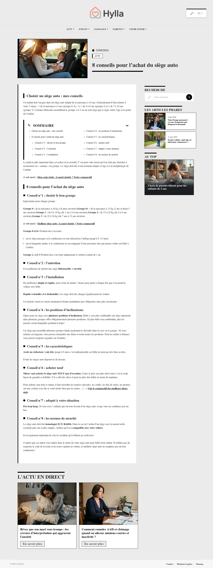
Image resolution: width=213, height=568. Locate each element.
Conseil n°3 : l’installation (46, 154)
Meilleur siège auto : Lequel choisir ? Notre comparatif (66, 223)
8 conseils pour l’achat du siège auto (48, 136)
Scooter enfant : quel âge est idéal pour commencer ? (179, 140)
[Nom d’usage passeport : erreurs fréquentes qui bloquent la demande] (155, 121)
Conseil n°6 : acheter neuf (97, 142)
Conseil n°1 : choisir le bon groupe (50, 142)
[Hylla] (106, 13)
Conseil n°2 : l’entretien (45, 148)
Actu (98, 56)
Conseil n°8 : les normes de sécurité (102, 154)
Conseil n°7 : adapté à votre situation (102, 148)
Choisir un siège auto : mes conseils (47, 130)
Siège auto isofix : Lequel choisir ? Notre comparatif (64, 177)
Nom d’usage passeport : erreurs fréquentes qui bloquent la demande (178, 122)
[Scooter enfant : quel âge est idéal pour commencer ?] (155, 140)
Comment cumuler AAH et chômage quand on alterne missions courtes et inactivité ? (105, 533)
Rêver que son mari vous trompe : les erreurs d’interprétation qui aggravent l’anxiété (45, 533)
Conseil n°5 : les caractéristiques (100, 136)
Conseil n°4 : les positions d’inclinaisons (104, 130)
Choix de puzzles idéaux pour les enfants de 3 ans (167, 186)
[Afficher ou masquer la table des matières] (91, 125)
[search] (192, 13)
